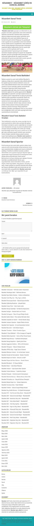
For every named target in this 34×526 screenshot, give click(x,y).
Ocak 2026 (4, 441)
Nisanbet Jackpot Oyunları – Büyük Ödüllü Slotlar (15, 322)
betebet (27, 520)
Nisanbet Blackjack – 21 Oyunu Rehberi (12, 363)
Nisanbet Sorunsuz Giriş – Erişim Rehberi (12, 385)
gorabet (18, 520)
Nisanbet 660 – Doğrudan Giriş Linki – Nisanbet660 (15, 420)
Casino (3, 477)
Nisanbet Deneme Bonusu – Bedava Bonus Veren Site (16, 376)
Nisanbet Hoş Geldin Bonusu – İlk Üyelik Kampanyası (16, 390)
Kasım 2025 (5, 447)
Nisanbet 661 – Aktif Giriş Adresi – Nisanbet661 (14, 417)
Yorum (3, 221)
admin (14, 22)
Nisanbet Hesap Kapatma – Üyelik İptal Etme (14, 341)
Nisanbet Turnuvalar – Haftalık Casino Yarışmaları (15, 289)
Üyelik (3, 493)
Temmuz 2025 (5, 452)
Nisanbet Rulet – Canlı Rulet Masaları (12, 366)
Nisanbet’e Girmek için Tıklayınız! (17, 27)
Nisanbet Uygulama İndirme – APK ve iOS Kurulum (15, 344)
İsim (3, 233)
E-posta (4, 238)
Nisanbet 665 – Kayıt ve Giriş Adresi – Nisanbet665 (15, 406)
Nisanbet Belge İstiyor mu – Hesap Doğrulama (14, 382)
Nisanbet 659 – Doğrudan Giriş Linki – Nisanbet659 (15, 423)
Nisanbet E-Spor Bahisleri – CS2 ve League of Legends (16, 333)
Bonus (3, 474)
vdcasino (7, 522)
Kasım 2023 (5, 463)
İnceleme (4, 487)
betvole (23, 520)
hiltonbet (4, 520)
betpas (14, 520)
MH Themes (14, 518)
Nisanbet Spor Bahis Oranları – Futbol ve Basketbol (16, 295)
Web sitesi (4, 243)
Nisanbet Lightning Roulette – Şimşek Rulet (14, 303)
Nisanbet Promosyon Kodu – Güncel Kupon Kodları (15, 300)
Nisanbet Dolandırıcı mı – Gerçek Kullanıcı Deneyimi (15, 379)
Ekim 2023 (4, 466)
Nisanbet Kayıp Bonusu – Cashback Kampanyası (14, 338)
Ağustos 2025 (5, 450)
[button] (32, 14)
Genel (3, 482)
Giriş (3, 485)
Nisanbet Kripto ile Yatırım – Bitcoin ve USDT (14, 357)
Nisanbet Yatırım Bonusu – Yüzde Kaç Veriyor (14, 371)
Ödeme (4, 490)
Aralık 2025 (5, 444)
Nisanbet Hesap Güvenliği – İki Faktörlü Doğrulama (15, 308)
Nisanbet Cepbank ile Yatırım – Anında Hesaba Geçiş (16, 319)
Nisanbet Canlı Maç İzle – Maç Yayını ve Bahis (14, 298)
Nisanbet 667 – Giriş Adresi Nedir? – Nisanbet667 (15, 401)
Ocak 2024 (4, 461)
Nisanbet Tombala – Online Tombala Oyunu (14, 330)
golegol (9, 520)
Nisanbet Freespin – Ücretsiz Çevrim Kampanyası (15, 374)
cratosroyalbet (24, 522)
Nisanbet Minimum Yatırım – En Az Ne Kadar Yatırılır (15, 352)
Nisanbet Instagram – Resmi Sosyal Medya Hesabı (15, 314)
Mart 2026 (4, 436)
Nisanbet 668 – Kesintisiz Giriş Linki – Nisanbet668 (15, 398)
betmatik (12, 522)
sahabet (4, 524)
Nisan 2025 (5, 455)
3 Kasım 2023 (6, 22)
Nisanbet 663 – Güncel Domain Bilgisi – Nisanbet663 (16, 412)
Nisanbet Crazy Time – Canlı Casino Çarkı (13, 306)
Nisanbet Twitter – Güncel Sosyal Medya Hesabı (15, 387)
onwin (3, 522)
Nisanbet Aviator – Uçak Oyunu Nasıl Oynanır (14, 368)
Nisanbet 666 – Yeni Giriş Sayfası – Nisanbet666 (14, 404)
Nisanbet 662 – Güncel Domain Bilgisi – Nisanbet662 (16, 415)
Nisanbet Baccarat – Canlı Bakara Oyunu (12, 328)
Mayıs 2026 (5, 431)
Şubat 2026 (5, 439)
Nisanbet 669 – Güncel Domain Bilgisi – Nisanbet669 (16, 396)
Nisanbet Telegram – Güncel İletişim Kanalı (13, 347)
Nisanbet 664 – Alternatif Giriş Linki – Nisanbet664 (15, 409)
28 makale (16, 188)
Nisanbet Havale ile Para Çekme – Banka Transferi (15, 355)
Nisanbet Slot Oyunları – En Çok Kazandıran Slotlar (15, 325)
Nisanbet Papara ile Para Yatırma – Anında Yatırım (15, 360)
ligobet (18, 522)
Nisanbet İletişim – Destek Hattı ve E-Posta (14, 311)
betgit (30, 522)
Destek (3, 479)
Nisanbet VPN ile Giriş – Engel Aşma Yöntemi (14, 349)
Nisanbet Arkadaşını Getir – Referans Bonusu (14, 292)
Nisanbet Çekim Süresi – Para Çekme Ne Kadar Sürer (16, 317)
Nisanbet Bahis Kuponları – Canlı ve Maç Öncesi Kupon (16, 336)
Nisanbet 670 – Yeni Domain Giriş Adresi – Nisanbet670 (16, 393)
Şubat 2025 (5, 458)
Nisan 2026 (5, 433)
